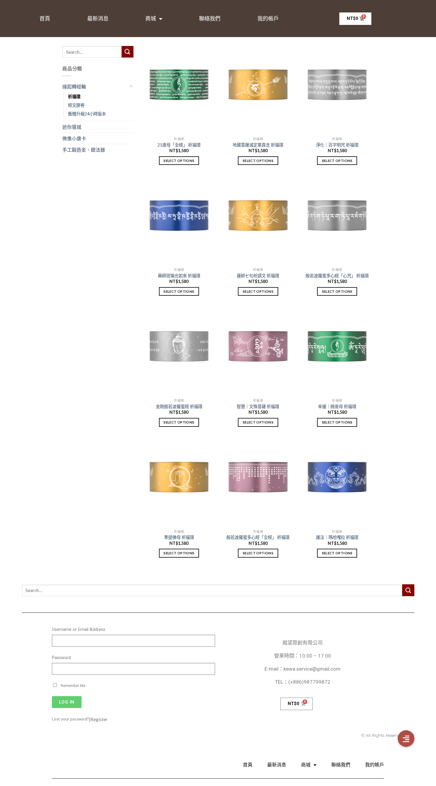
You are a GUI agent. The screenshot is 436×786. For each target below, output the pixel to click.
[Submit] (127, 52)
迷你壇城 (71, 127)
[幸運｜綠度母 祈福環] (337, 351)
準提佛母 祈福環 (179, 537)
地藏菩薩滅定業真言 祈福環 (258, 144)
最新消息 (98, 18)
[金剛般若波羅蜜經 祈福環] (179, 351)
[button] (406, 738)
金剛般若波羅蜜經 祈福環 (179, 406)
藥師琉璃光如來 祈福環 (179, 275)
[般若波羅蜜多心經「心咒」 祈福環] (337, 221)
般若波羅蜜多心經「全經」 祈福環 (257, 537)
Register (99, 719)
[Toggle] (131, 86)
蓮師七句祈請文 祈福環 (258, 275)
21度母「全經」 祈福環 (179, 144)
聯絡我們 (209, 18)
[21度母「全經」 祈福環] (179, 90)
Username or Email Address (78, 629)
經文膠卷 (76, 105)
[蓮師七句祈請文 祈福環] (258, 221)
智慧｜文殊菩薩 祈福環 (258, 406)
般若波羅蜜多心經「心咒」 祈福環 (337, 275)
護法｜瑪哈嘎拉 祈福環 (337, 537)
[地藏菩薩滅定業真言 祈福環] (258, 90)
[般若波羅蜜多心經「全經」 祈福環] (258, 482)
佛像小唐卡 (74, 138)
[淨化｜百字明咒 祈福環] (337, 90)
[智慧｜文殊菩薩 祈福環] (258, 351)
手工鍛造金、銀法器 (83, 149)
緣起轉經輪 (74, 86)
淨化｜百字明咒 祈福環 (337, 144)
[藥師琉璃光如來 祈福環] (179, 221)
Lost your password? (70, 719)
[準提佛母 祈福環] (179, 482)
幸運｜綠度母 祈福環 (337, 406)
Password (61, 657)
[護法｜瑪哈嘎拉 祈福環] (337, 482)
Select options (178, 161)
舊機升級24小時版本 (87, 113)
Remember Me (72, 686)
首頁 (44, 18)
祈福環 (74, 96)
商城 (150, 18)
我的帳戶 (268, 18)
